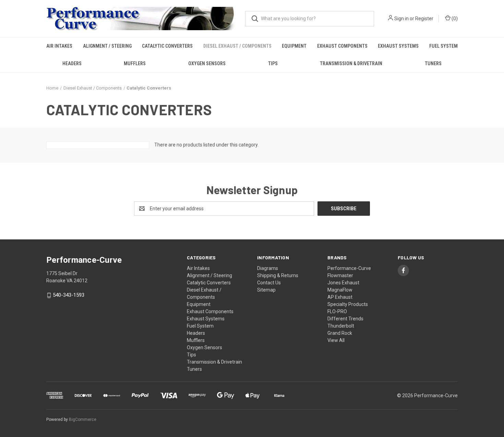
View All (336, 340)
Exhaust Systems (398, 46)
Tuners (433, 63)
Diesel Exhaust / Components (237, 46)
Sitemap (266, 290)
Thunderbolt (340, 326)
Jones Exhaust (343, 282)
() (454, 18)
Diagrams (267, 268)
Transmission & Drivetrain (351, 63)
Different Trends (345, 318)
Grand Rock (339, 333)
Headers (72, 63)
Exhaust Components (342, 46)
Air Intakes (59, 46)
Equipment (294, 46)
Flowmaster (340, 275)
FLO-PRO (337, 311)
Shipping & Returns (277, 275)
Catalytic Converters (167, 46)
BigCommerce (82, 419)
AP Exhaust (339, 297)
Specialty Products (347, 304)
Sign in (401, 18)
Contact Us (269, 282)
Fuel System (443, 46)
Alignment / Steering (107, 46)
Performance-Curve (349, 268)
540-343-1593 (68, 295)
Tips (273, 63)
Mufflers (135, 63)
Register (424, 18)
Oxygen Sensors (207, 63)
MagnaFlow (339, 290)
